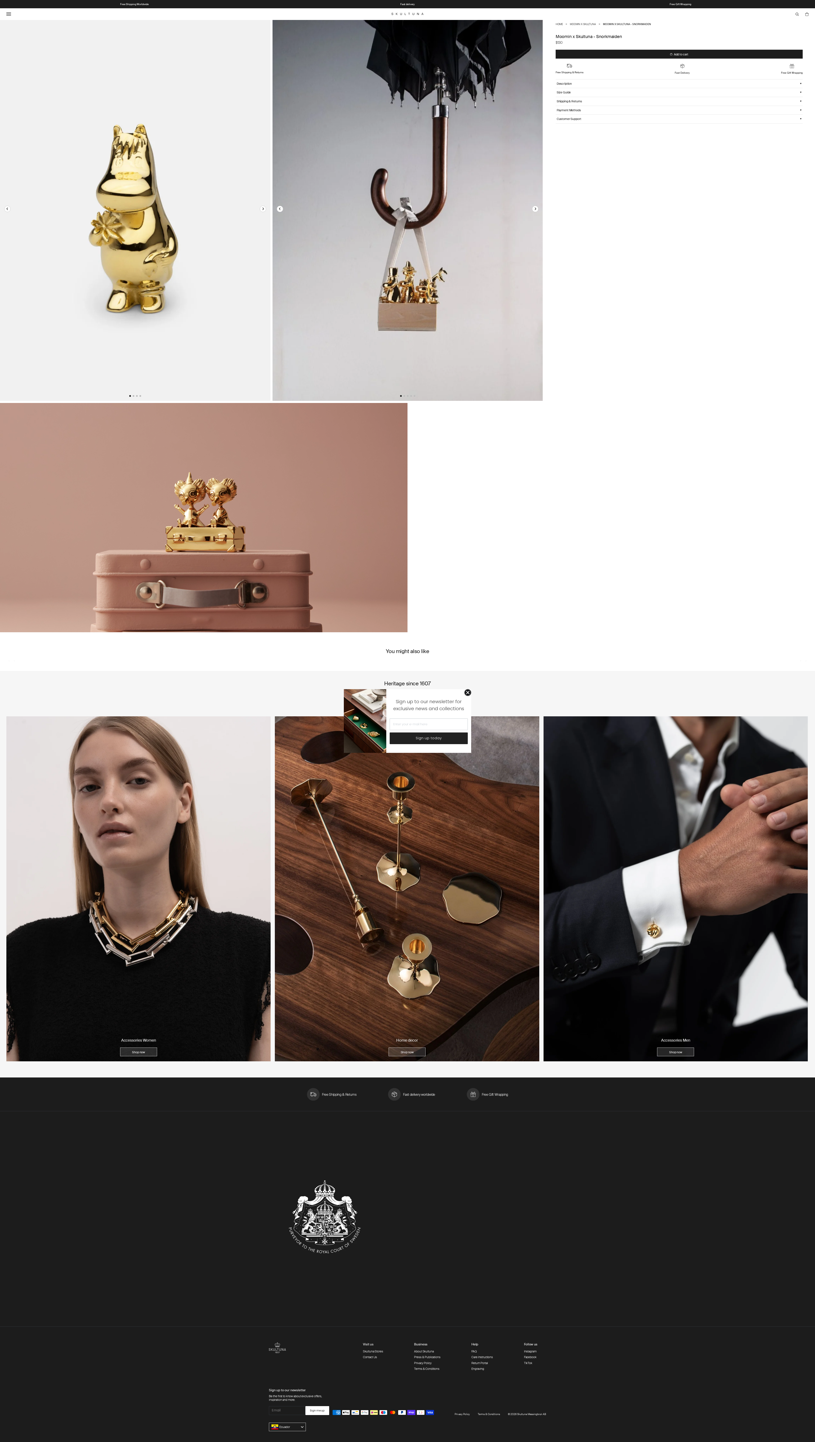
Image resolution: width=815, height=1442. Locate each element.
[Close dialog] (467, 692)
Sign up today (429, 738)
